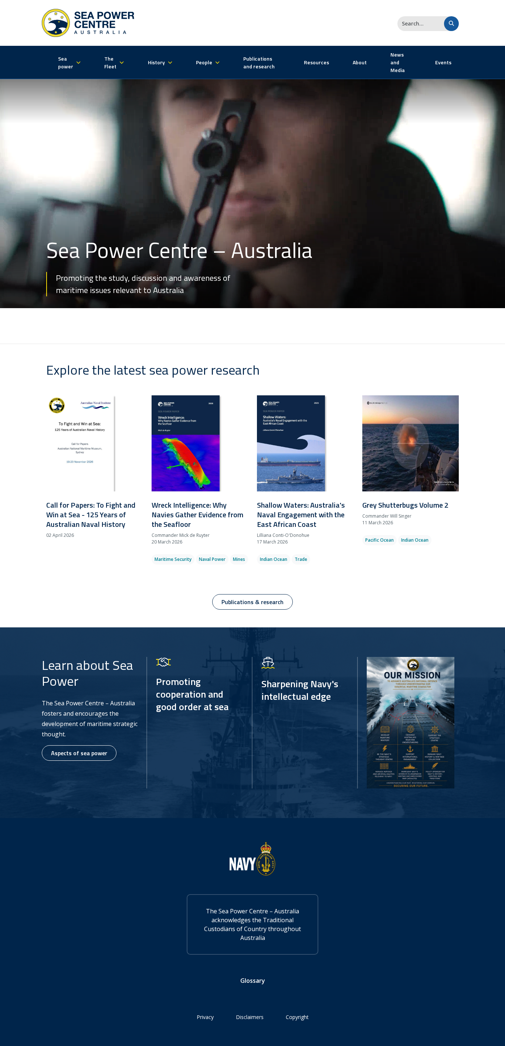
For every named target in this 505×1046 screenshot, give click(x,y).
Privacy (205, 1017)
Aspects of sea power (79, 753)
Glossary (252, 981)
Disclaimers (250, 1017)
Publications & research (252, 601)
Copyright (297, 1017)
